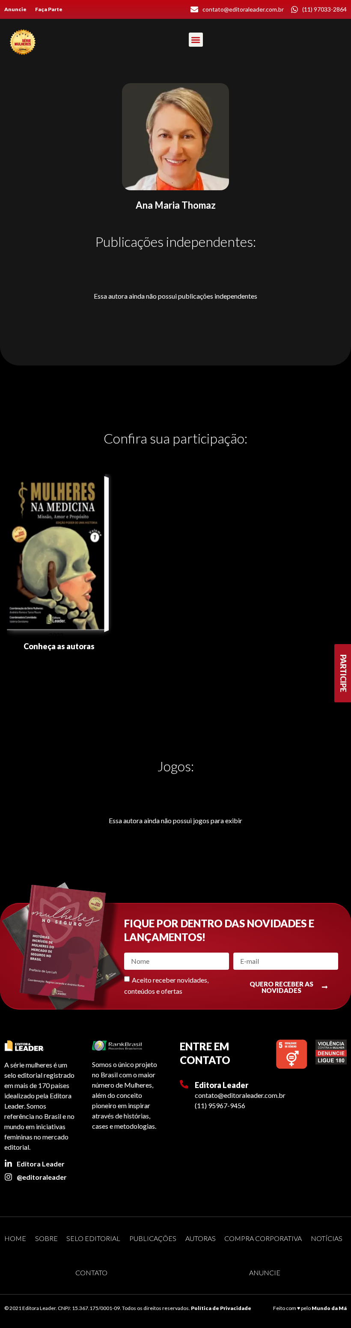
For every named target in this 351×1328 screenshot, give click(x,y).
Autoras (200, 1238)
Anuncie (15, 9)
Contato (91, 1272)
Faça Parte (48, 9)
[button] (196, 40)
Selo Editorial (93, 1238)
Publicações (152, 1238)
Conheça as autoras (59, 646)
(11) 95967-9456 (220, 1105)
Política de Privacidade (221, 1308)
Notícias (326, 1238)
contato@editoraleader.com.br (240, 1095)
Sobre (46, 1238)
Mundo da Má (329, 1308)
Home (15, 1238)
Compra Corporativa (263, 1238)
